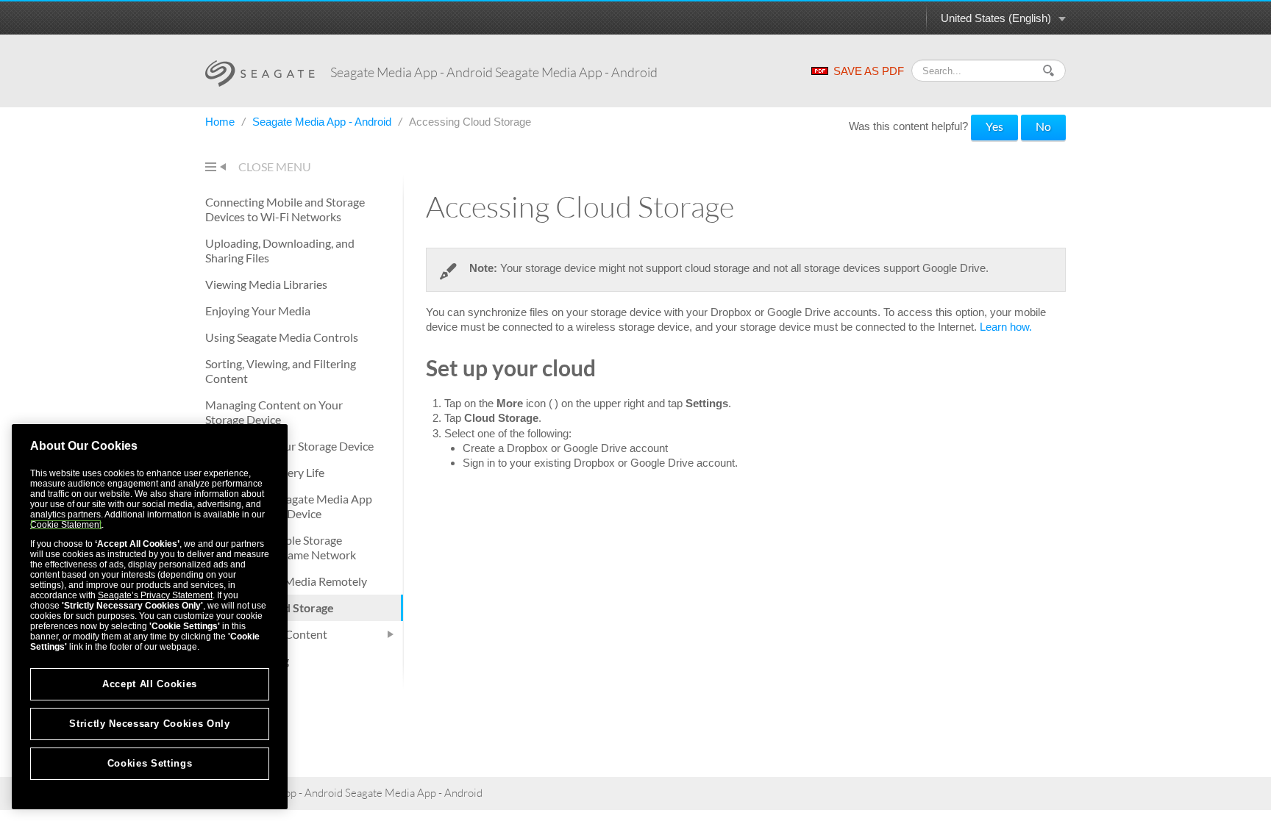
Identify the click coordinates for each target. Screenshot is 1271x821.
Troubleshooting (247, 660)
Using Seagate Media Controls (281, 337)
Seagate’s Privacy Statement (155, 595)
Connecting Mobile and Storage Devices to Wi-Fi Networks (285, 209)
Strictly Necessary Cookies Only (149, 723)
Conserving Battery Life (264, 472)
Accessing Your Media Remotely (286, 581)
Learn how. (1006, 326)
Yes (994, 126)
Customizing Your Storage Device (289, 446)
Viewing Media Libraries (266, 284)
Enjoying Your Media (257, 311)
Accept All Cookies (149, 683)
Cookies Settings (150, 763)
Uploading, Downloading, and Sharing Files (280, 250)
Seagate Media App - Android (323, 121)
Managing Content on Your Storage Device (274, 412)
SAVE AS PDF (868, 71)
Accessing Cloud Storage (269, 607)
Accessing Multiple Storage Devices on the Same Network (280, 547)
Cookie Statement (66, 525)
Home (221, 121)
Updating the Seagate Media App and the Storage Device (288, 506)
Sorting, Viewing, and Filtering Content (280, 370)
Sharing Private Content (266, 634)
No (1043, 126)
